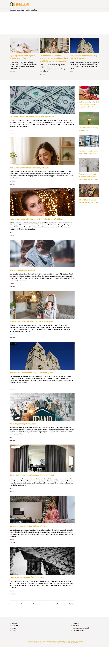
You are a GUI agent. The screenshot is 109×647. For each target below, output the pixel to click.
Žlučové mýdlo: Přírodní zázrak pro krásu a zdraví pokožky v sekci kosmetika (88, 176)
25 (57, 604)
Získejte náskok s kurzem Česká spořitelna (27, 577)
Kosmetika (20, 10)
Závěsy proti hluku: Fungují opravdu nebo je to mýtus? (32, 475)
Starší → (72, 604)
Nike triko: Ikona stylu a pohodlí (22, 270)
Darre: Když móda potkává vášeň (23, 424)
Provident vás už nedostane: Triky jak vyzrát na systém (32, 373)
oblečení (12, 283)
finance (72, 71)
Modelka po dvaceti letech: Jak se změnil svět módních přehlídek (36, 219)
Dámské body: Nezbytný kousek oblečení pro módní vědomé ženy (88, 202)
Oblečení (34, 10)
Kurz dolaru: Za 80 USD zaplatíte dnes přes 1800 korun (32, 117)
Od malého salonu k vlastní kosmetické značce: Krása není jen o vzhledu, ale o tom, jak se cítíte (54, 58)
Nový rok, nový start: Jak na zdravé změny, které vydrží (31, 321)
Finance (13, 10)
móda (11, 232)
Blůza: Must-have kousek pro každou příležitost (29, 526)
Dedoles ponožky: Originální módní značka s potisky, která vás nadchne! (89, 104)
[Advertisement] (54, 23)
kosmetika (12, 71)
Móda (28, 10)
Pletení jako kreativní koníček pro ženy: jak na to (29, 168)
